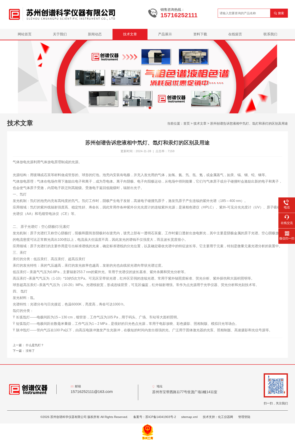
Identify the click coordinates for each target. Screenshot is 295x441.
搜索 (281, 13)
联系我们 (270, 34)
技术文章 (130, 34)
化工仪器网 (225, 417)
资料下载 (200, 34)
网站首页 (25, 34)
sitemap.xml (189, 417)
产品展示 (165, 34)
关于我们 (60, 34)
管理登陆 (244, 417)
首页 (186, 123)
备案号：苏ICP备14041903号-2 (154, 417)
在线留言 (235, 34)
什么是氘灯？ (35, 345)
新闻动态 (95, 34)
